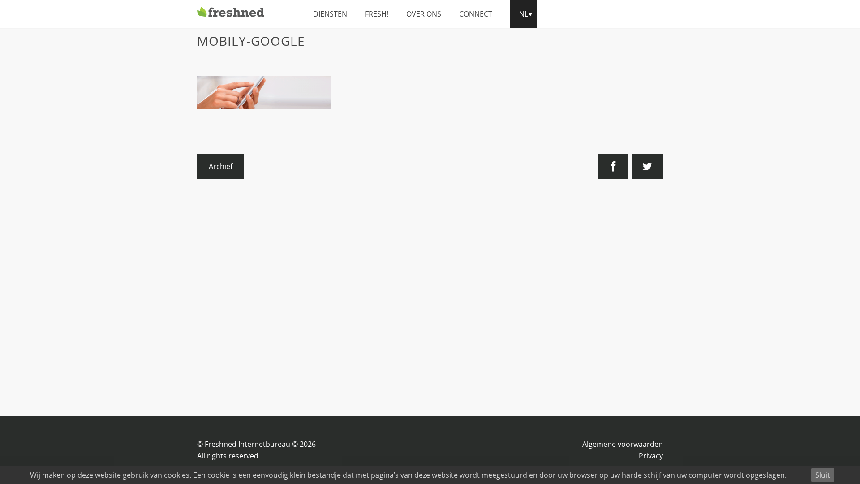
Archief (220, 166)
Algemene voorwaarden (622, 444)
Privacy (651, 456)
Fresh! (376, 14)
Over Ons (423, 14)
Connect (475, 14)
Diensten (330, 14)
